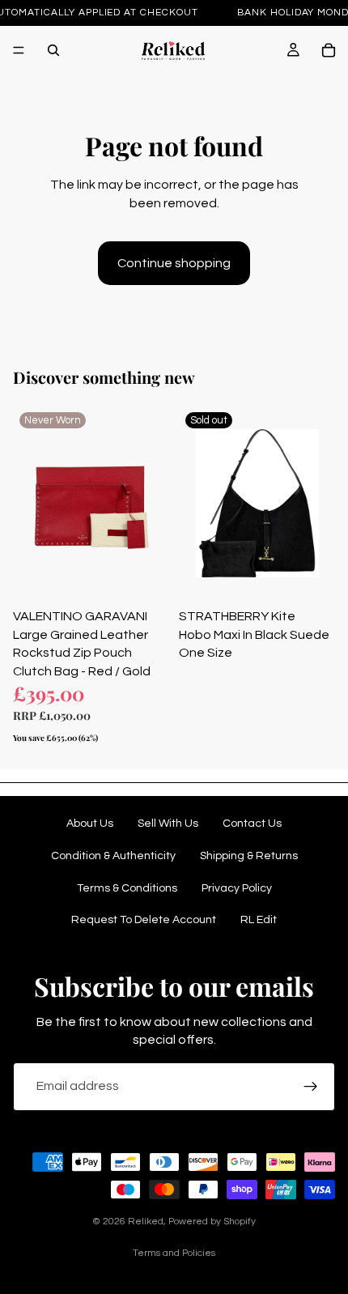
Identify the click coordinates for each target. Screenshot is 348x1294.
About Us (89, 823)
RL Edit (258, 920)
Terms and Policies (174, 1253)
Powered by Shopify (212, 1221)
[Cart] (328, 50)
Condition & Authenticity (113, 856)
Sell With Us (168, 823)
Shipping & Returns (249, 856)
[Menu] (18, 50)
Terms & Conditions (127, 888)
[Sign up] (311, 1087)
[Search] (53, 50)
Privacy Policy (237, 888)
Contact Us (252, 823)
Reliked (145, 1221)
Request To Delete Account (143, 920)
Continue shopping (174, 263)
